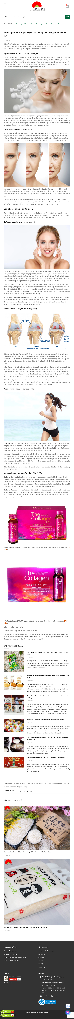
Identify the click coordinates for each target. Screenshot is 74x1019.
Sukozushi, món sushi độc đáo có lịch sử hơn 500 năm (45, 719)
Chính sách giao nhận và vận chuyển (15, 957)
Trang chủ (7, 24)
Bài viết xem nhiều (13, 800)
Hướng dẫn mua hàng (10, 951)
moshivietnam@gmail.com (50, 996)
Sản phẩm (41, 954)
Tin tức (13, 24)
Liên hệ (40, 964)
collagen (10, 783)
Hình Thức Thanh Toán (11, 954)
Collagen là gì (31, 783)
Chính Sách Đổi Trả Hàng (11, 960)
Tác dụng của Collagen (21, 786)
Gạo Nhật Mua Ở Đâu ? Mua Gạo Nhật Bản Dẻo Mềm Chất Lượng (25, 927)
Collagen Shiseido (63, 783)
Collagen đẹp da (9, 786)
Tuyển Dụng (42, 967)
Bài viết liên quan (13, 646)
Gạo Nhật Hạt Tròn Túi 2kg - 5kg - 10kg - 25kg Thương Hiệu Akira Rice (27, 852)
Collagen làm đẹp (40, 783)
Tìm (67, 17)
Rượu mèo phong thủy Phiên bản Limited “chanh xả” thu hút (47, 757)
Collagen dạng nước (20, 783)
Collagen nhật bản (52, 783)
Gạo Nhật (41, 957)
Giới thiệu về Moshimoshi (46, 951)
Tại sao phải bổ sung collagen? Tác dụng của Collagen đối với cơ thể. (35, 34)
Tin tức (40, 960)
